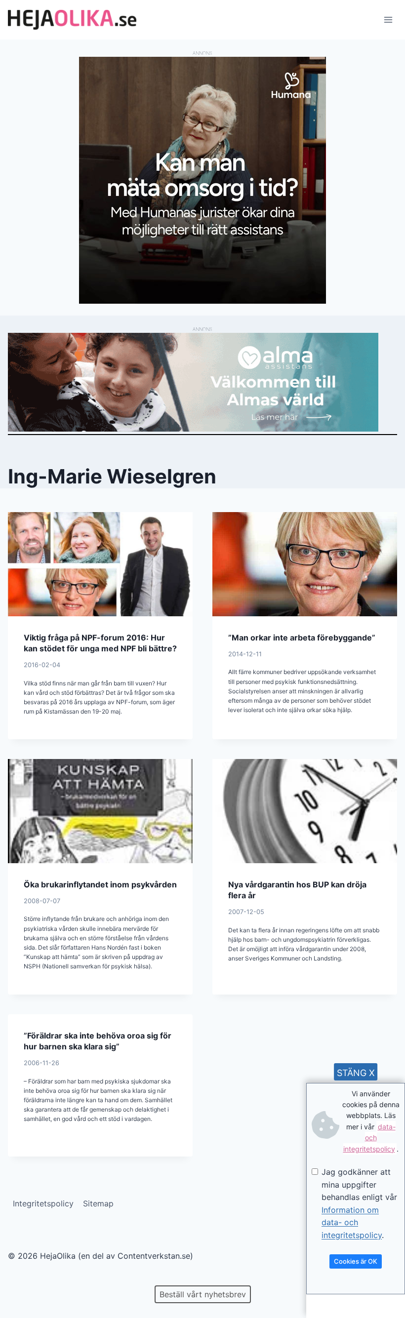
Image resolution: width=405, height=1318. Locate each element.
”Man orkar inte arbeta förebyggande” (301, 637)
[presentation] (100, 564)
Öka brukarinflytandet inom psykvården (100, 884)
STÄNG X (356, 1073)
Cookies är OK (355, 1261)
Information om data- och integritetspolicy (352, 1222)
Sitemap (98, 1203)
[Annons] (202, 301)
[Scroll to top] (24, 1278)
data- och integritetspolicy (369, 1137)
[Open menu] (388, 19)
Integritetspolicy (43, 1203)
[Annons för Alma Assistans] (202, 382)
